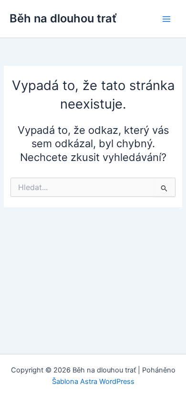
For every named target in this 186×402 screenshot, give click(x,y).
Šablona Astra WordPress (93, 381)
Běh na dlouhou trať (63, 18)
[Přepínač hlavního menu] (166, 19)
